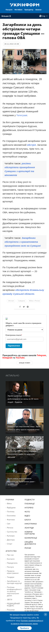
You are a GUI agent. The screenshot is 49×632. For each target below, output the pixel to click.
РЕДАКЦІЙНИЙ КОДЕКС (13, 605)
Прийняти (24, 628)
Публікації (29, 504)
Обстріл (11, 301)
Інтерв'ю (29, 508)
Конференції (31, 538)
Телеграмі (21, 115)
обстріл (31, 145)
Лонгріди (29, 528)
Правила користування (13, 572)
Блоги (28, 520)
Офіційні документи (30, 543)
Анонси (38, 10)
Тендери (10, 577)
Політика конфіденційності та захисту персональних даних (14, 591)
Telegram (41, 355)
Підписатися (14, 346)
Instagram (7, 358)
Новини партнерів (30, 533)
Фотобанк (18, 10)
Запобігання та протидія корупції (14, 582)
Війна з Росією (34, 301)
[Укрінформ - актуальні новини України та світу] (24, 4)
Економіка (11, 516)
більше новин (24, 363)
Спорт (9, 544)
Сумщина (21, 301)
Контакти (11, 559)
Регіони (10, 528)
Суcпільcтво (12, 532)
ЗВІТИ (9, 600)
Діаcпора (11, 540)
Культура (11, 536)
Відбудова (11, 508)
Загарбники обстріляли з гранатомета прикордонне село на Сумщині (23, 242)
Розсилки (11, 610)
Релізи (28, 548)
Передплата (12, 563)
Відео (27, 516)
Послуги (9, 10)
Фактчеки (11, 520)
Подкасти (29, 500)
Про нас (10, 555)
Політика (10, 512)
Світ (8, 524)
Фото (27, 512)
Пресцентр (28, 10)
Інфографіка (31, 524)
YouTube (20, 358)
